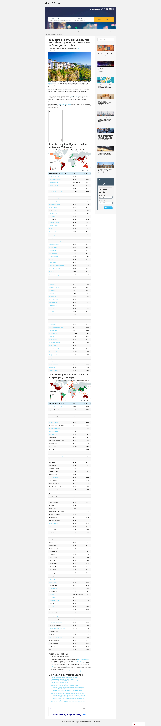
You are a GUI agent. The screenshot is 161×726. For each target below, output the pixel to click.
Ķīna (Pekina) (52, 216)
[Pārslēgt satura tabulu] (59, 140)
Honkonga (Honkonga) (54, 275)
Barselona (76, 96)
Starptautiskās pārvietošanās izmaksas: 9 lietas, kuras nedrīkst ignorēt (104, 102)
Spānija (50, 83)
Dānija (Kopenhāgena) (54, 238)
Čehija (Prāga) (52, 235)
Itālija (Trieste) (52, 293)
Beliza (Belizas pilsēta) (54, 434)
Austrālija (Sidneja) (53, 185)
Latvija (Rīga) (52, 311)
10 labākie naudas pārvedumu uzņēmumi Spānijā (62, 679)
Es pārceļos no (102, 195)
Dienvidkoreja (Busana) (54, 342)
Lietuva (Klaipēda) (53, 321)
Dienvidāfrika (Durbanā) (54, 339)
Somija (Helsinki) (53, 250)
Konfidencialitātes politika (77, 721)
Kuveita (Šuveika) (53, 308)
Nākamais (107, 207)
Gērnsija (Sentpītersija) (54, 268)
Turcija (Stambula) (53, 355)
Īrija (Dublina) (52, 284)
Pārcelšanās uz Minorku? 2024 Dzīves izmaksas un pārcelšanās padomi (67, 693)
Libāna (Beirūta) (53, 315)
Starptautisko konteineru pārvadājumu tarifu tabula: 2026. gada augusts (105, 54)
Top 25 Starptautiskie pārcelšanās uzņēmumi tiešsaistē (103, 70)
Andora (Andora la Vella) (54, 176)
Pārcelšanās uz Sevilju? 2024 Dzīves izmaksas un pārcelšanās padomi (67, 700)
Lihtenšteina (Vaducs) (54, 318)
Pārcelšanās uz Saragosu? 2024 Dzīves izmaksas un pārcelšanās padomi (68, 701)
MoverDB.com (53, 3)
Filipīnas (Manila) (53, 333)
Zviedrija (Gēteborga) (54, 616)
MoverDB (78, 661)
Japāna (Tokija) (52, 296)
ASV (50, 364)
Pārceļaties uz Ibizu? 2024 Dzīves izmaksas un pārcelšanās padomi (66, 690)
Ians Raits (80, 48)
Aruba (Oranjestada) (53, 182)
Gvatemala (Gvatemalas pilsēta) (56, 265)
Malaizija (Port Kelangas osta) (56, 327)
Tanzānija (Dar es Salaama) (55, 622)
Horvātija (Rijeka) (53, 228)
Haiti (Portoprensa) (53, 272)
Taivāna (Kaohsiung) (54, 348)
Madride (71, 96)
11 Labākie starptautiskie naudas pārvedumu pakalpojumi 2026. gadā (104, 86)
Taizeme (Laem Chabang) (55, 351)
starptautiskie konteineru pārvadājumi (73, 671)
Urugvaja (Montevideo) (54, 361)
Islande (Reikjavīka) (53, 523)
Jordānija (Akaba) (53, 302)
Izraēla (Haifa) (52, 290)
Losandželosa (54, 364)
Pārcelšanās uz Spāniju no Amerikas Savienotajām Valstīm (64, 685)
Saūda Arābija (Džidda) (54, 600)
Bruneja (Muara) (53, 201)
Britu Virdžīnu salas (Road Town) (56, 198)
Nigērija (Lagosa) (53, 579)
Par (64, 721)
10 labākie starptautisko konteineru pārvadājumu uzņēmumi (104, 155)
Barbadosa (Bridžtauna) (54, 428)
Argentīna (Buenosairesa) (55, 179)
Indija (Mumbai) (52, 278)
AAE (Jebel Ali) (52, 358)
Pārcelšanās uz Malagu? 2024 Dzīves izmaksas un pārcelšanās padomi (67, 698)
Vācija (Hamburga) (53, 256)
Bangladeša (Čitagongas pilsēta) (56, 192)
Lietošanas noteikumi (87, 721)
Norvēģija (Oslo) (53, 582)
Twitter (98, 721)
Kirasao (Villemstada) (54, 477)
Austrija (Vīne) (52, 188)
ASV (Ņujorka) (52, 367)
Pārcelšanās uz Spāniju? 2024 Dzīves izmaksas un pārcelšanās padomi (67, 680)
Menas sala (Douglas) (54, 287)
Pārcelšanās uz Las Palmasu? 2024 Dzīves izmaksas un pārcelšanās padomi (68, 697)
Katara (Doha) (52, 597)
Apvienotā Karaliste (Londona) (56, 637)
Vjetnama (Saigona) (53, 370)
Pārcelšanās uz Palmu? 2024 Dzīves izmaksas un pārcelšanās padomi (67, 689)
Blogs (62, 721)
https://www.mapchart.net (83, 659)
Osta (61, 173)
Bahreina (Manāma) (53, 422)
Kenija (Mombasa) (53, 305)
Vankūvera (55, 210)
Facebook (95, 721)
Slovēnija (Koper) (53, 606)
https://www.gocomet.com (71, 666)
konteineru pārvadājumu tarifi (64, 104)
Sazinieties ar (68, 721)
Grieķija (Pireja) (52, 262)
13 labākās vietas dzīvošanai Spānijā (59, 682)
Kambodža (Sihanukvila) (54, 204)
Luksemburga (52, 324)
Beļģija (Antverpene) (53, 431)
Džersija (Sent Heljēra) (54, 299)
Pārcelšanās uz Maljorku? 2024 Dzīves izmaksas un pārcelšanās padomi (68, 692)
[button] (84, 173)
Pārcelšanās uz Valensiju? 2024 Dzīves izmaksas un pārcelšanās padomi (68, 695)
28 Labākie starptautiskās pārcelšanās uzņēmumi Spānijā (64, 677)
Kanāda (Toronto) (53, 207)
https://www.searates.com (57, 666)
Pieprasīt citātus (104, 19)
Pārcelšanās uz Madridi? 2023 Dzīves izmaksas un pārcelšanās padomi (67, 687)
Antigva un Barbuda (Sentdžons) (56, 406)
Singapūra (51, 336)
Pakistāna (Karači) (53, 330)
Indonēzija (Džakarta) (54, 281)
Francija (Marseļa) (53, 253)
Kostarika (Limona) (53, 225)
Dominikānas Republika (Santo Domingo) (58, 241)
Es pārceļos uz (102, 200)
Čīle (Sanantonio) (53, 213)
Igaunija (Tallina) (53, 247)
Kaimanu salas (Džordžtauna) (56, 456)
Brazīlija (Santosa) (53, 195)
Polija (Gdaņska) (52, 594)
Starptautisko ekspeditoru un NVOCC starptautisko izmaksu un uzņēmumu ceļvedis (105, 119)
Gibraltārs (51, 259)
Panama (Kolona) (53, 588)
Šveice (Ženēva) (52, 345)
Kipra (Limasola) (53, 232)
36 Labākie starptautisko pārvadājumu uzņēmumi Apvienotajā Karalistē (104, 171)
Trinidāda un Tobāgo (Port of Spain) (57, 628)
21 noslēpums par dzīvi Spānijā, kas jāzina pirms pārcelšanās (65, 684)
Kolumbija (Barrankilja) (54, 222)
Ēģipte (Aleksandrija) (54, 244)
